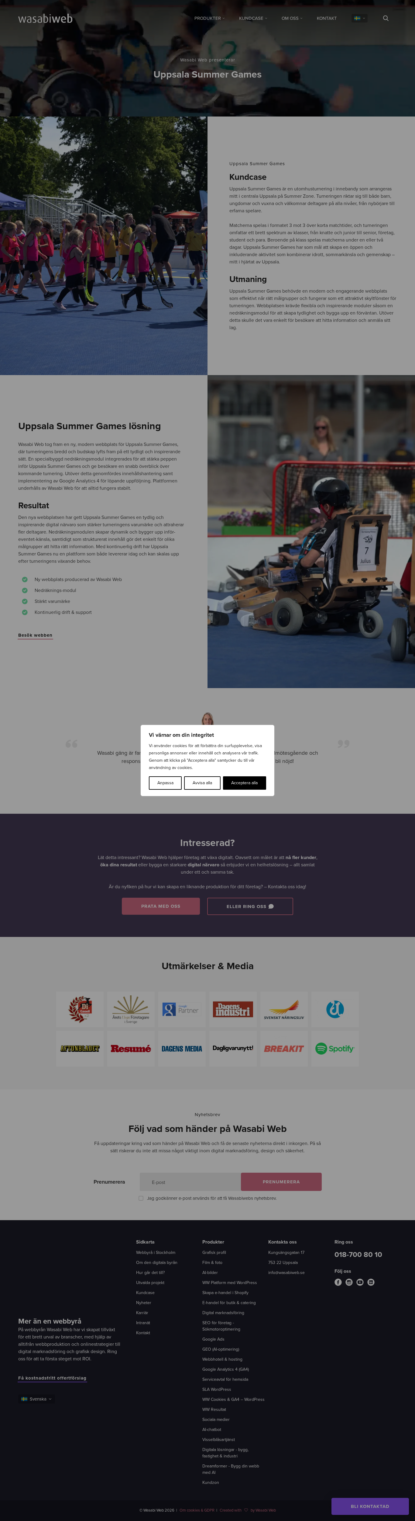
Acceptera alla (244, 782)
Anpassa (165, 782)
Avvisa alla (202, 782)
